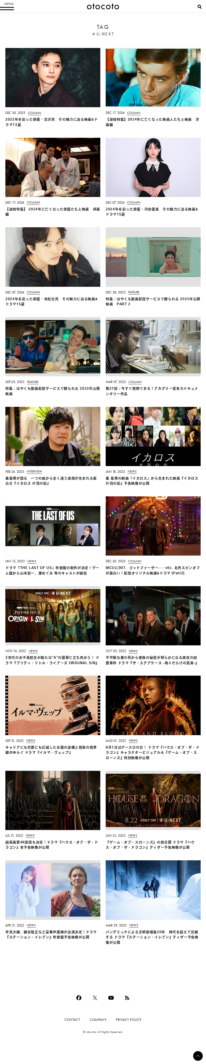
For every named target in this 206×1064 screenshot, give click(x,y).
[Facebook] (78, 997)
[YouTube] (111, 997)
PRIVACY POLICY (129, 1019)
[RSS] (127, 997)
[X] (95, 997)
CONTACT (72, 1019)
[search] (199, 6)
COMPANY (98, 1019)
